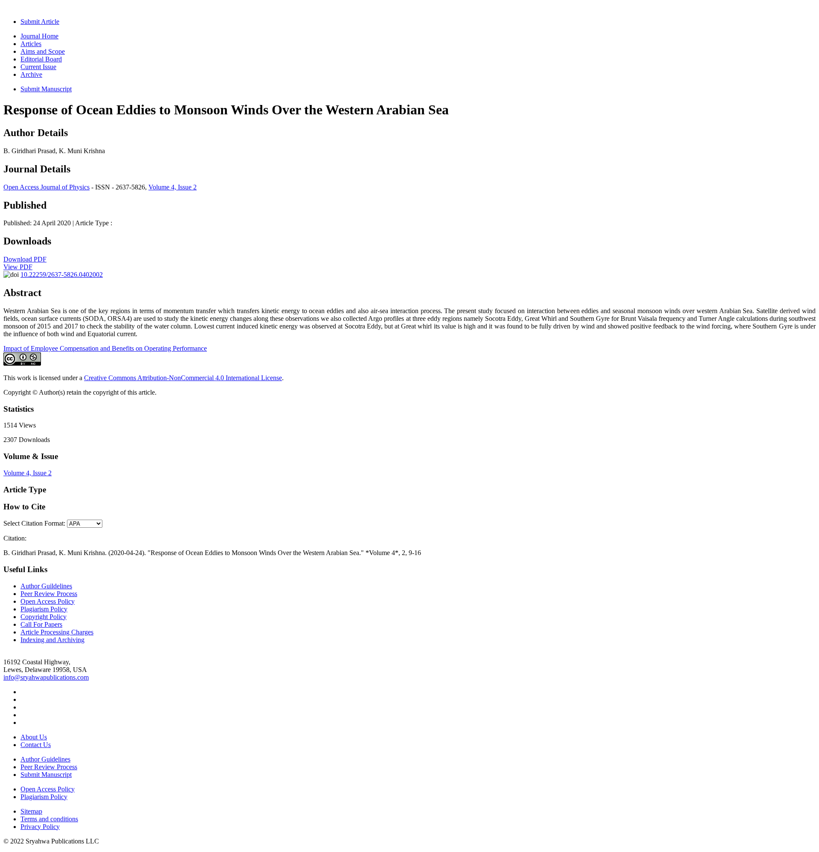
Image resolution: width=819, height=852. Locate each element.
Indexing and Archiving (52, 639)
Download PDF (24, 259)
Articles (30, 43)
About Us (33, 737)
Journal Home (39, 36)
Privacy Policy (40, 826)
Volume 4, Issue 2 (172, 187)
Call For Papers (41, 624)
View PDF (17, 266)
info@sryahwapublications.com (46, 677)
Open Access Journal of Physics (46, 187)
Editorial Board (41, 59)
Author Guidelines (45, 759)
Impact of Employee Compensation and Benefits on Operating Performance (105, 348)
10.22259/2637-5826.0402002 (61, 274)
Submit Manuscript (46, 89)
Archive (31, 74)
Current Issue (38, 66)
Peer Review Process (48, 593)
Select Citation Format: (34, 523)
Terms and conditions (49, 819)
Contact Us (35, 744)
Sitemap (31, 811)
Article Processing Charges (56, 632)
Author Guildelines (46, 586)
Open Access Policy (47, 601)
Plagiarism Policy (43, 609)
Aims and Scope (42, 51)
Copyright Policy (43, 616)
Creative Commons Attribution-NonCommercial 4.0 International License (183, 377)
